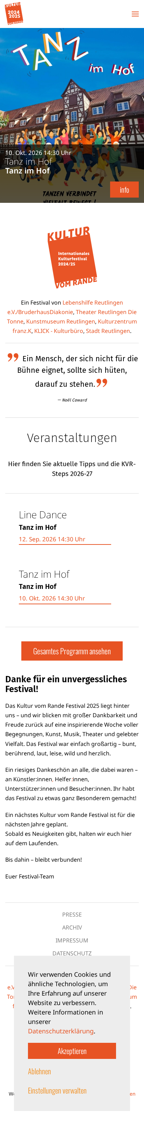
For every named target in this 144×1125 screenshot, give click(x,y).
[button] (135, 14)
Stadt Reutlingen (108, 331)
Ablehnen (39, 1071)
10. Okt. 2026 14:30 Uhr (52, 598)
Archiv (72, 927)
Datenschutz (72, 953)
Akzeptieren (72, 1050)
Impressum (72, 940)
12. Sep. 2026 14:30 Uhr (52, 539)
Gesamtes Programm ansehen (72, 650)
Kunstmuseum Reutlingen (60, 321)
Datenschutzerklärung (61, 1031)
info (124, 189)
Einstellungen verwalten (57, 1090)
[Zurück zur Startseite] (14, 14)
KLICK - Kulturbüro (58, 331)
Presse (72, 914)
